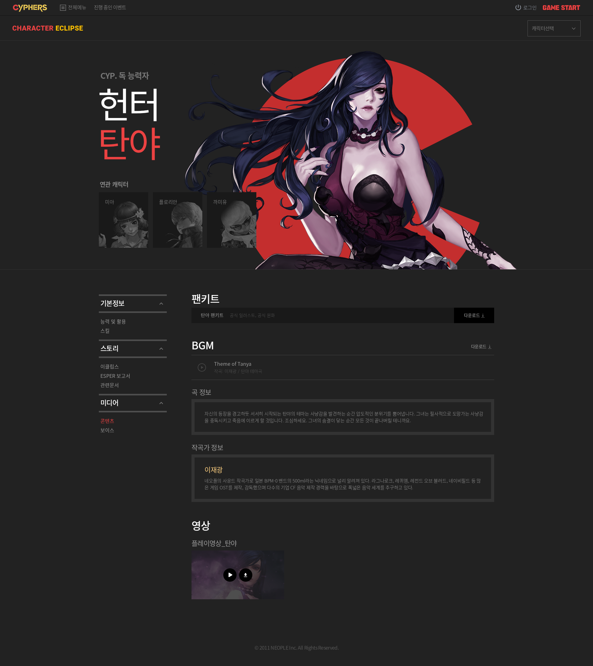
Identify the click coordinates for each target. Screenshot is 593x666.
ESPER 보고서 (115, 375)
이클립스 (109, 366)
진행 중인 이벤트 (110, 8)
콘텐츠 (107, 420)
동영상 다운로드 (245, 575)
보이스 (107, 430)
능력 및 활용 (113, 321)
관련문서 (109, 385)
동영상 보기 (230, 575)
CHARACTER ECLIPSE (47, 28)
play (201, 367)
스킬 (105, 330)
